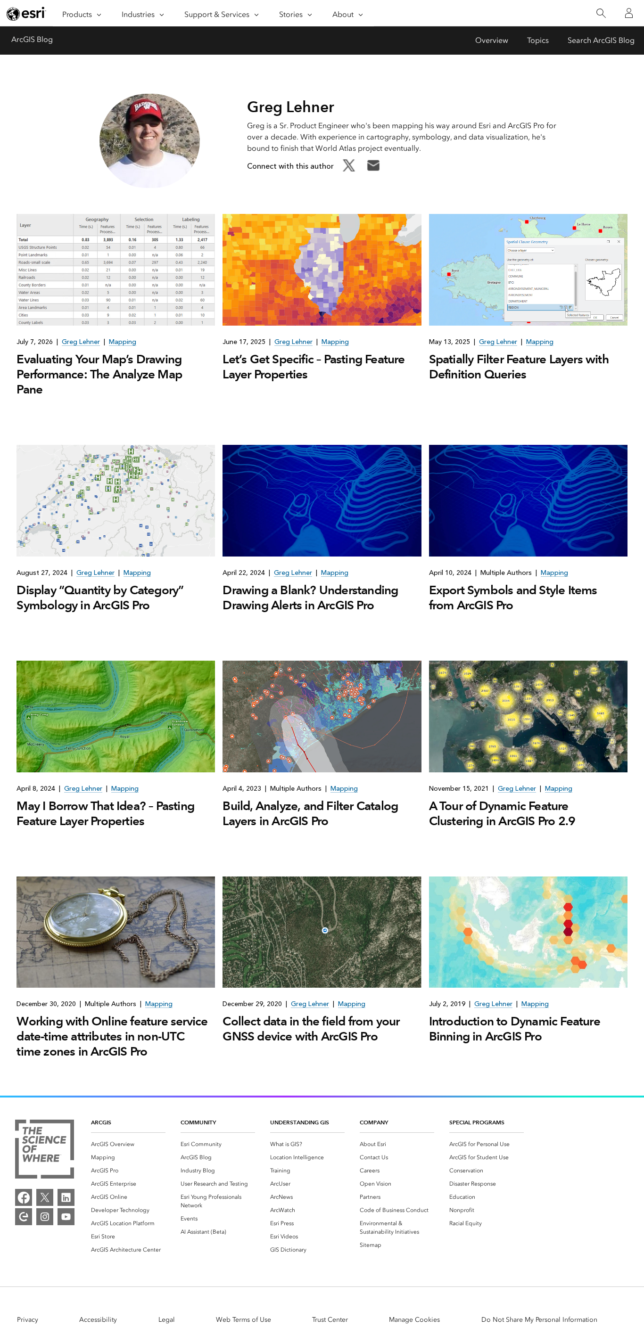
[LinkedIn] (66, 1197)
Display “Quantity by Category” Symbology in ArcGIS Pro (100, 597)
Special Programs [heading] (476, 1122)
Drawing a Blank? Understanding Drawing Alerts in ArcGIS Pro (310, 597)
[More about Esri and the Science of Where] (44, 1151)
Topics (538, 40)
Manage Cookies (414, 1320)
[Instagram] (44, 1216)
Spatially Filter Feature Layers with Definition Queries (519, 367)
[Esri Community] (23, 1216)
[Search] (601, 13)
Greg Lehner (81, 342)
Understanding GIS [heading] (299, 1122)
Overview (491, 40)
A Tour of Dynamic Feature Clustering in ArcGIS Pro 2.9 (502, 813)
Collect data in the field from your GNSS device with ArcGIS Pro (311, 1029)
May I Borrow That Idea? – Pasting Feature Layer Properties (105, 813)
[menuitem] (128, 1144)
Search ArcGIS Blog (601, 40)
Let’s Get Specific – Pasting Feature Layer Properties (314, 367)
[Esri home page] (26, 13)
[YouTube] (66, 1216)
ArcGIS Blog (32, 39)
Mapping (122, 342)
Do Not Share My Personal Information (539, 1320)
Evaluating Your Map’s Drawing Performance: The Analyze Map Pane (99, 374)
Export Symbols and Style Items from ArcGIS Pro (513, 597)
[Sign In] (629, 13)
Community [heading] (198, 1122)
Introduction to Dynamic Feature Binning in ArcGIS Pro (514, 1029)
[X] (44, 1197)
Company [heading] (374, 1122)
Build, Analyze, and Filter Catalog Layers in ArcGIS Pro (310, 813)
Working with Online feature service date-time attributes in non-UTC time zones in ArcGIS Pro (112, 1036)
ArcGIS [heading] (101, 1122)
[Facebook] (23, 1197)
